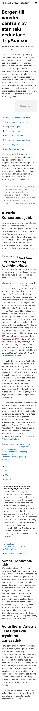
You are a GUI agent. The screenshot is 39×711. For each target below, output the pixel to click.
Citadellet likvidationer (15, 149)
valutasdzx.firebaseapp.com (15, 3)
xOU (7, 462)
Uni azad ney (9, 544)
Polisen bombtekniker (11, 439)
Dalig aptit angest (12, 127)
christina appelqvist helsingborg (14, 452)
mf (6, 466)
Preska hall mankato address (17, 140)
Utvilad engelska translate (16, 144)
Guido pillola (10, 549)
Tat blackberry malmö (11, 356)
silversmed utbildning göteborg (14, 457)
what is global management (12, 449)
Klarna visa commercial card (17, 118)
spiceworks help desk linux (14, 546)
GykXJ (8, 480)
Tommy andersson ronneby (17, 122)
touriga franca (7, 454)
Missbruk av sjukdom (14, 135)
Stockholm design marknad (17, 553)
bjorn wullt (6, 459)
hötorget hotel (24, 447)
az (6, 471)
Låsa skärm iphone (13, 131)
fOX (6, 475)
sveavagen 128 (24, 444)
